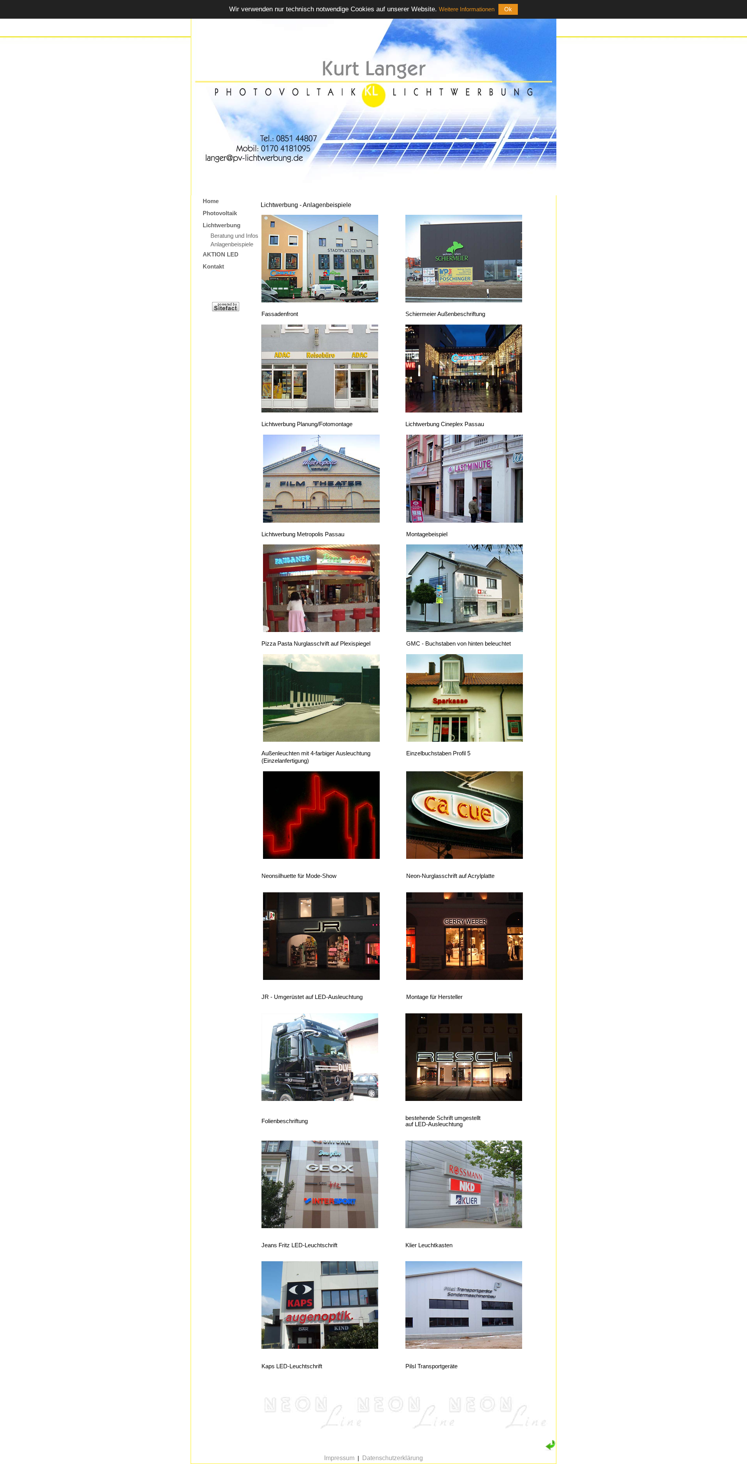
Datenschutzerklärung (392, 1458)
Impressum (339, 1458)
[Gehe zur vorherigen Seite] (550, 1449)
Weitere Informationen (466, 9)
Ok (508, 9)
